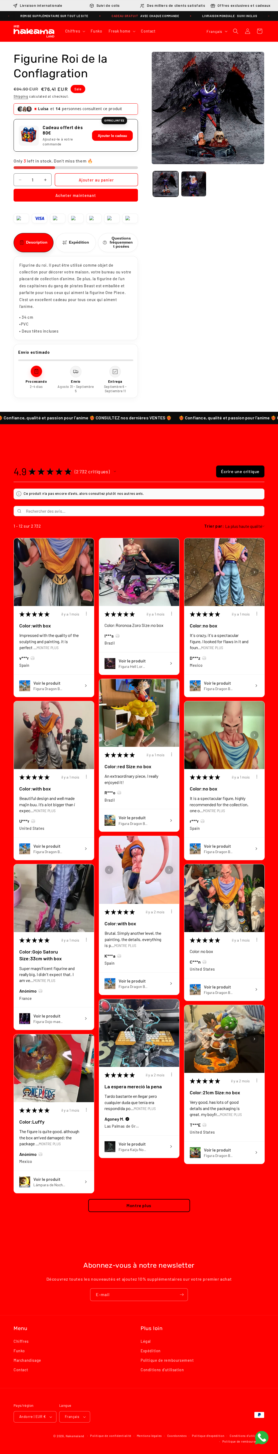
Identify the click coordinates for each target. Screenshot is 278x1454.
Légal (146, 1341)
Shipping (21, 96)
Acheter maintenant (75, 195)
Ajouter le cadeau (112, 136)
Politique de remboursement (167, 1360)
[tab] (33, 242)
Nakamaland (75, 1436)
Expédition (151, 1350)
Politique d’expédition (208, 1435)
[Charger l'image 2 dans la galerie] (193, 183)
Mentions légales (149, 1435)
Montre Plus (48, 648)
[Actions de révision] (86, 613)
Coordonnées (177, 1435)
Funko (19, 1350)
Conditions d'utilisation (162, 1369)
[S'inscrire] (182, 1294)
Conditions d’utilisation (247, 1435)
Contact (21, 1369)
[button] (75, 31)
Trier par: (214, 525)
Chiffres (21, 1341)
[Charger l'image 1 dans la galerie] (165, 183)
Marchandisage (27, 1360)
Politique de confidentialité (110, 1435)
